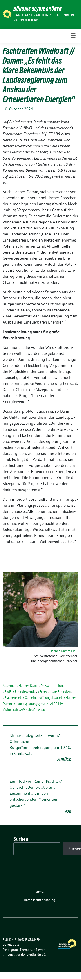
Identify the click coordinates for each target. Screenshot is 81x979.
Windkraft (11, 710)
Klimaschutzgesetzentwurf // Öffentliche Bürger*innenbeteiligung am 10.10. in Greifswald (40, 747)
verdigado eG (36, 954)
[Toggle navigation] (73, 35)
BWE (7, 691)
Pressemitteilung (53, 685)
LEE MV (57, 704)
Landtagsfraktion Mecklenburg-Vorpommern (45, 17)
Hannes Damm (29, 685)
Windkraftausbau (34, 710)
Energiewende (25, 691)
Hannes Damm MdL (63, 651)
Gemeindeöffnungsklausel (43, 697)
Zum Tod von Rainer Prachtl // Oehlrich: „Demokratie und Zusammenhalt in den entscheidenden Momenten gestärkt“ (40, 796)
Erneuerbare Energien (55, 691)
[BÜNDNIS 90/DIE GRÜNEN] (7, 13)
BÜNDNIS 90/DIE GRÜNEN (38, 9)
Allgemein (10, 685)
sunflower (37, 949)
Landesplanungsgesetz (32, 704)
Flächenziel (12, 697)
